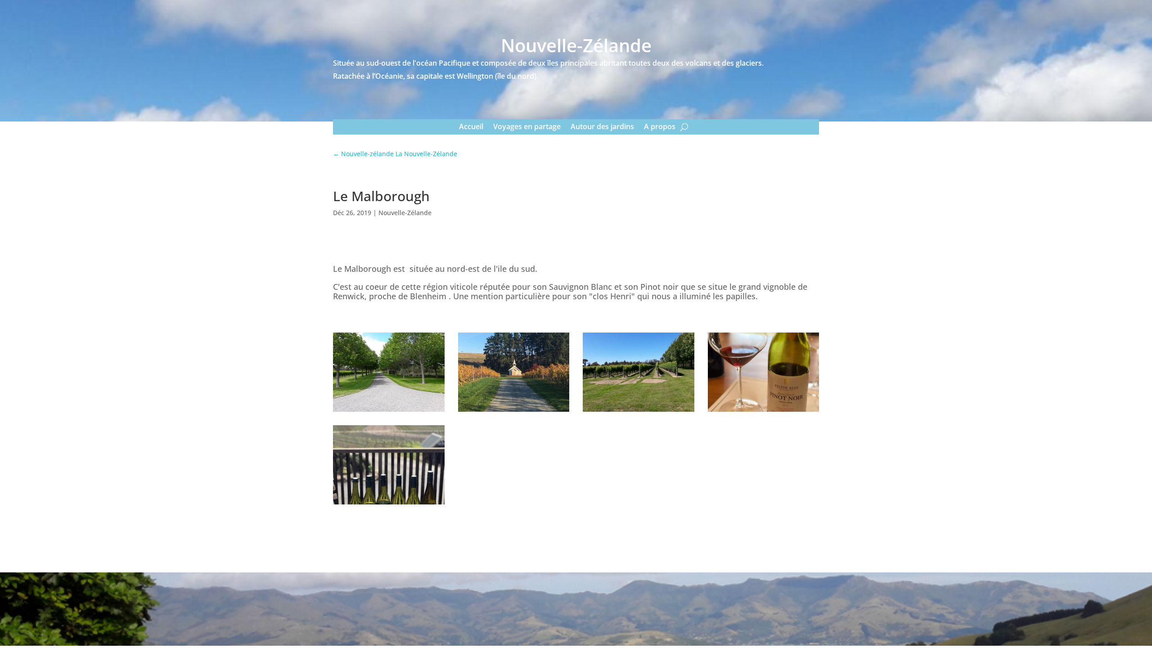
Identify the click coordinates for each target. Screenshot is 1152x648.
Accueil (471, 126)
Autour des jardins (602, 126)
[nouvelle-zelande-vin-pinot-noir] (763, 411)
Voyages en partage (527, 126)
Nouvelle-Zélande (405, 212)
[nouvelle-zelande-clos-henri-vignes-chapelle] (514, 411)
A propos (659, 126)
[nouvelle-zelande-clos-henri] (638, 411)
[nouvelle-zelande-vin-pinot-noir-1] (389, 504)
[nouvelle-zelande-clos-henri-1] (389, 411)
